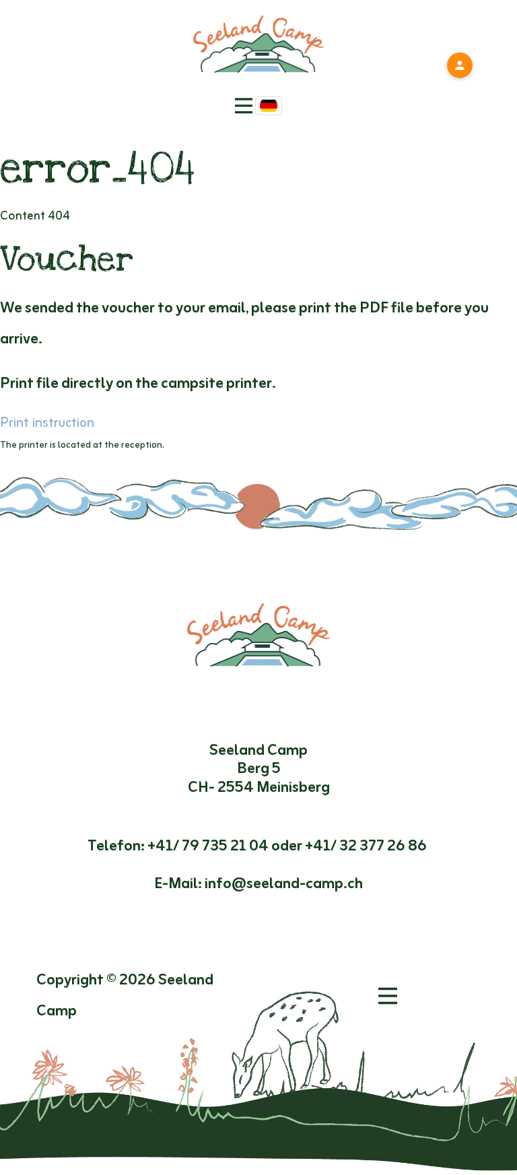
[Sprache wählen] (268, 105)
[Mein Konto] (460, 65)
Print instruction (47, 423)
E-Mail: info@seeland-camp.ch (258, 884)
